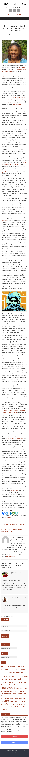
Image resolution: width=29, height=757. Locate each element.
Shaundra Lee (14, 572)
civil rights (13, 691)
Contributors (14, 736)
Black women (8, 687)
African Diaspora (8, 669)
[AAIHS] (14, 2)
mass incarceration (12, 696)
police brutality (11, 698)
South (7, 707)
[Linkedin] (10, 513)
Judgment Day (20, 209)
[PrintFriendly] (16, 513)
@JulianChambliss (10, 556)
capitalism (20, 688)
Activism (21, 666)
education (12, 694)
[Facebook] (3, 513)
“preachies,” (5, 172)
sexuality (17, 704)
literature (6, 696)
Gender (19, 693)
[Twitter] (6, 513)
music (17, 696)
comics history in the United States (14, 438)
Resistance (10, 704)
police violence (20, 698)
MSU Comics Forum (7, 76)
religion (3, 704)
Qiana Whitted (22, 67)
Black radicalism (6, 685)
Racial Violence (14, 701)
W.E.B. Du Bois (17, 707)
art (20, 670)
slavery (23, 704)
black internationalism (16, 676)
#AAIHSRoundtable (9, 666)
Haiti (24, 694)
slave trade (3, 706)
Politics (3, 701)
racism (3, 142)
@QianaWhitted (17, 104)
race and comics (14, 490)
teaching (11, 707)
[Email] (13, 513)
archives (17, 670)
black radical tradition (18, 685)
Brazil (16, 688)
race (7, 700)
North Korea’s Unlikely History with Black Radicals (12, 530)
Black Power (12, 682)
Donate (14, 742)
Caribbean (6, 691)
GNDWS (14, 752)
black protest (21, 682)
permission (10, 517)
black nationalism (12, 679)
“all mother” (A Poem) (12, 524)
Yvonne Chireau (14, 597)
